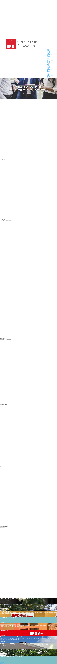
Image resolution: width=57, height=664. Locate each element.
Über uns (48, 49)
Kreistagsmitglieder (49, 54)
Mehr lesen (3, 603)
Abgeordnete (48, 56)
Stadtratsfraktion (49, 52)
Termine (48, 57)
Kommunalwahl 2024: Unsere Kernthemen (11, 656)
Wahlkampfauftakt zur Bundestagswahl (10, 624)
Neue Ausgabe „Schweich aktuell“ (8, 617)
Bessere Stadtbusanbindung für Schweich (10, 604)
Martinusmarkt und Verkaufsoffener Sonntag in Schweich (14, 643)
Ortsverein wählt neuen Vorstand (8, 649)
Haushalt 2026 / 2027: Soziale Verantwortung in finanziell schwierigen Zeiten (19, 598)
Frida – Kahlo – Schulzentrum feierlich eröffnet (12, 637)
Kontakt (48, 58)
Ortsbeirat (48, 53)
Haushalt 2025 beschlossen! (7, 611)
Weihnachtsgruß (4, 630)
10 (3, 663)
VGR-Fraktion (48, 55)
